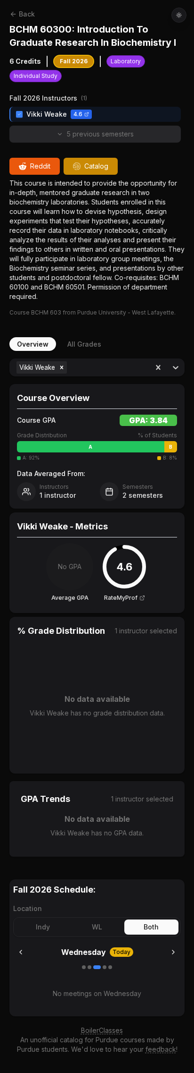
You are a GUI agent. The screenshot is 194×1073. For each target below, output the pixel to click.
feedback (161, 1049)
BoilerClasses (102, 1030)
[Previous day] (20, 952)
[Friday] (110, 967)
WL (97, 927)
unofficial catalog (56, 1040)
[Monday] (84, 967)
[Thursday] (104, 967)
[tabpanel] (97, 607)
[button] (62, 367)
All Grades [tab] (84, 344)
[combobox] (70, 367)
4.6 (77, 114)
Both (151, 927)
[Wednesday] (97, 967)
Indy (43, 927)
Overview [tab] (32, 344)
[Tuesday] (89, 967)
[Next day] (173, 952)
